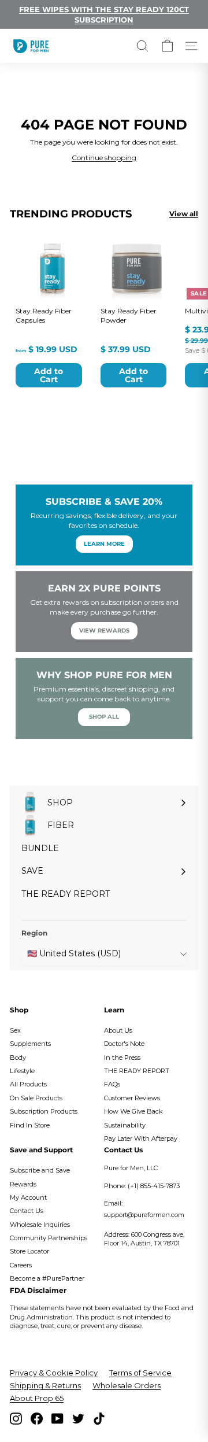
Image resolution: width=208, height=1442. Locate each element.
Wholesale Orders (126, 1385)
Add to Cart (48, 375)
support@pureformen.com (144, 1215)
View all (183, 213)
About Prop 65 (37, 1398)
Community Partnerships (48, 1238)
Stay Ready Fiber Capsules (44, 315)
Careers (21, 1265)
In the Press (122, 1057)
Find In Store (30, 1125)
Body (18, 1057)
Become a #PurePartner (47, 1278)
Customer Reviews (132, 1098)
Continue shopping (104, 157)
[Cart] (167, 46)
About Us (118, 1030)
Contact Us (26, 1211)
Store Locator (29, 1251)
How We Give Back (133, 1111)
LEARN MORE (104, 544)
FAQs (112, 1084)
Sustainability (125, 1125)
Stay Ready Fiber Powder (129, 315)
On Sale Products (36, 1098)
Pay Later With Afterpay (140, 1138)
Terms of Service (140, 1372)
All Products (28, 1084)
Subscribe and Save (40, 1170)
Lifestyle (22, 1071)
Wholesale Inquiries (40, 1225)
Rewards (23, 1184)
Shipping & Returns (45, 1385)
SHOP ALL (104, 716)
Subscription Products (43, 1111)
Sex (15, 1030)
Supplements (30, 1044)
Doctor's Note (124, 1044)
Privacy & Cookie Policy (54, 1372)
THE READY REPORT (136, 1071)
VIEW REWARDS (104, 630)
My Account (28, 1197)
